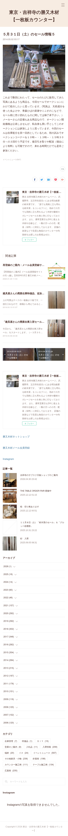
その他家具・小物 (16, 758)
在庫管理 (11, 740)
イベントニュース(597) (12, 159)
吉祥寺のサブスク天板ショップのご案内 (39, 474)
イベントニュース (44, 752)
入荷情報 (50, 746)
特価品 (27, 740)
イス (23, 752)
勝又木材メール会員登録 (16, 447)
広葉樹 (11, 770)
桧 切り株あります (29, 506)
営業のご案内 (13, 746)
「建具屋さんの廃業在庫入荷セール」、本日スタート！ (33, 321)
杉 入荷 (24, 538)
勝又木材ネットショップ (16, 436)
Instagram (8, 459)
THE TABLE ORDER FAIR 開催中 (35, 490)
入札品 (32, 746)
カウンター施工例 (16, 764)
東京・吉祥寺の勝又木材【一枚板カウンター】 (34, 16)
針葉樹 (39, 758)
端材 (9, 752)
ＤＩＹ (43, 740)
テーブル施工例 (43, 764)
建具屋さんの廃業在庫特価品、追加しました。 (28, 293)
